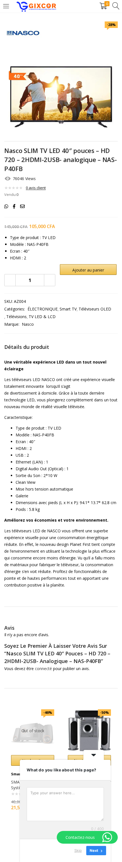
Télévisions (16, 316)
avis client (36, 187)
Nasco (28, 324)
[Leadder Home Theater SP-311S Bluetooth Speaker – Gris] (89, 730)
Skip (78, 850)
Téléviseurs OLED (95, 309)
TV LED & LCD (42, 316)
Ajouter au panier (88, 270)
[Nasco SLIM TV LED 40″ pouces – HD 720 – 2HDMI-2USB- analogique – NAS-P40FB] (6, 206)
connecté (43, 668)
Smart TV (68, 309)
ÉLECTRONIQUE (43, 309)
